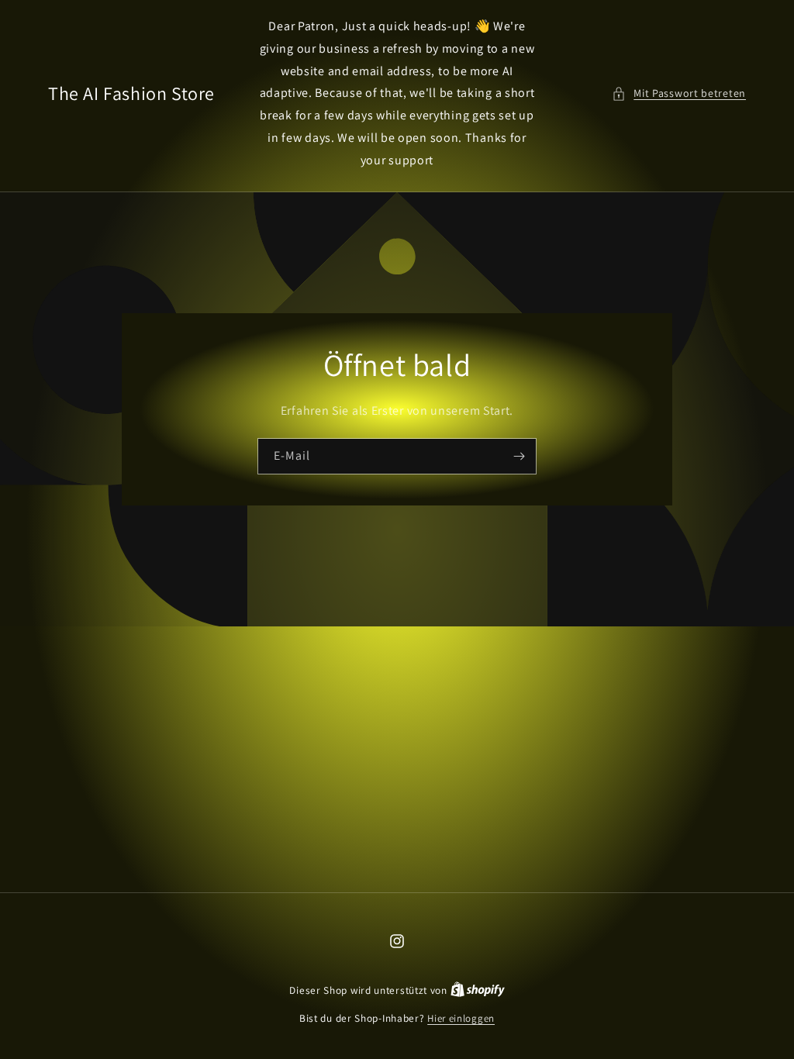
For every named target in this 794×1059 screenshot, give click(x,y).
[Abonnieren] (519, 455)
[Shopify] (478, 990)
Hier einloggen (461, 1018)
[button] (679, 93)
